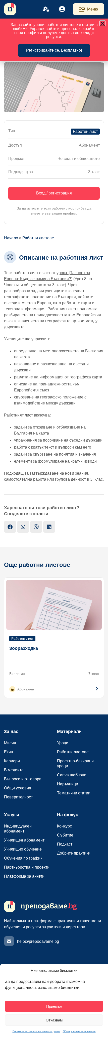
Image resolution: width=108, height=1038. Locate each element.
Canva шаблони (71, 775)
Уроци (62, 743)
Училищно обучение (23, 849)
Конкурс (64, 826)
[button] (102, 23)
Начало (11, 238)
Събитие (65, 835)
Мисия (10, 743)
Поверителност (18, 797)
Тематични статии (73, 793)
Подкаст (64, 844)
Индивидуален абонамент (18, 828)
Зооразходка (23, 648)
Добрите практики (73, 853)
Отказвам (54, 1020)
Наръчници (67, 784)
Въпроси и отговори (22, 779)
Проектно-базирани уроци (75, 763)
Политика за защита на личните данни (36, 1031)
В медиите (14, 770)
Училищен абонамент (24, 840)
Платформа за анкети (24, 876)
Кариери (12, 761)
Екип (8, 752)
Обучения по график (23, 858)
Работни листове (38, 238)
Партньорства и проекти (26, 867)
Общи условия (17, 788)
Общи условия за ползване (79, 1031)
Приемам (54, 1006)
